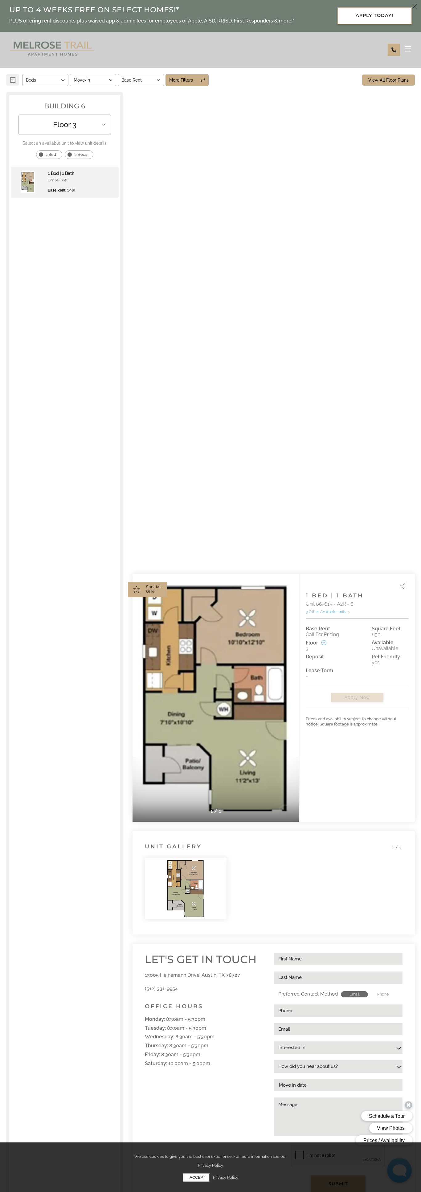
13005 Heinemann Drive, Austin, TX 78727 (192, 975)
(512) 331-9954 (161, 989)
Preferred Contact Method (308, 994)
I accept (196, 1177)
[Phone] (394, 50)
